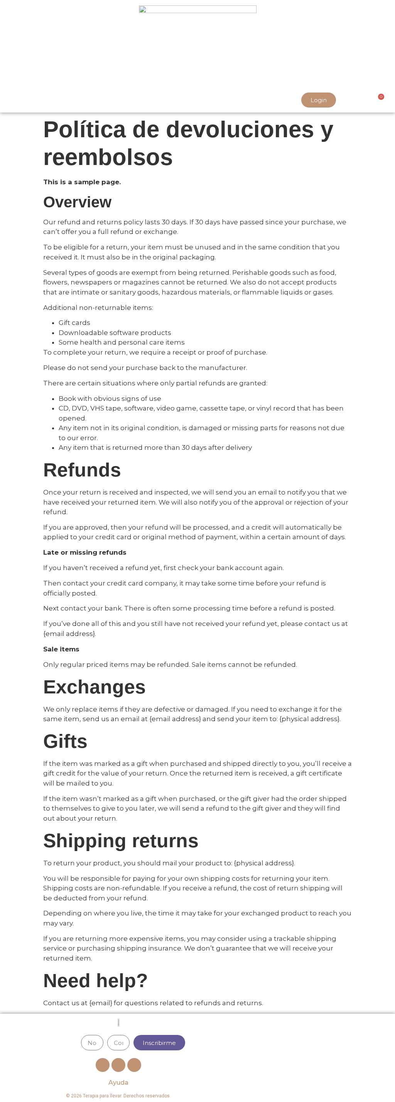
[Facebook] (103, 1065)
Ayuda (118, 1082)
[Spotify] (118, 1065)
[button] (11, 100)
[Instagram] (134, 1065)
